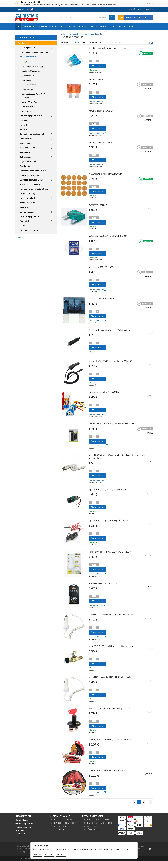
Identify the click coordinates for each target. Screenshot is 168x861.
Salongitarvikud (27, 212)
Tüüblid (23, 129)
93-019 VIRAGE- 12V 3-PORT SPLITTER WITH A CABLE (111, 423)
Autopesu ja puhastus (30, 216)
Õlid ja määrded (29, 26)
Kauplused (20, 833)
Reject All (37, 854)
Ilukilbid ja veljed (27, 47)
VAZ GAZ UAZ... (129, 26)
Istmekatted (25, 111)
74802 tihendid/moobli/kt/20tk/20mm (105, 173)
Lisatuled (24, 120)
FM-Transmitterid (29, 106)
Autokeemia (42, 26)
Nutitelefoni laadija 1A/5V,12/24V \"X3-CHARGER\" (110, 551)
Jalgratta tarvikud (28, 161)
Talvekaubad (25, 157)
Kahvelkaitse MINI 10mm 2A (101, 142)
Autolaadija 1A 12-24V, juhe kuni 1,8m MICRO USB (110, 361)
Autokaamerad (28, 62)
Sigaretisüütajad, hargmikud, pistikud (33, 95)
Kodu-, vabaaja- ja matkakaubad (34, 52)
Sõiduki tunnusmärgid (29, 175)
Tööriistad (53, 26)
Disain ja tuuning (27, 193)
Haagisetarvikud (27, 198)
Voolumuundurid (29, 85)
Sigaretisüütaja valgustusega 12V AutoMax (107, 489)
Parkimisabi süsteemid (31, 71)
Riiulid (22, 225)
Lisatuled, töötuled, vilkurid (32, 180)
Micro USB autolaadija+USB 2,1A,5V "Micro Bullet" (110, 677)
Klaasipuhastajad (27, 148)
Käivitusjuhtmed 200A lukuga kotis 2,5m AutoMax (110, 739)
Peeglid (23, 125)
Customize (49, 854)
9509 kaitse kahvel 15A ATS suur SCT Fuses (107, 48)
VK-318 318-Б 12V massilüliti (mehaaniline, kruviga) (111, 646)
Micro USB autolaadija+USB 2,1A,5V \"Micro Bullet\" (111, 614)
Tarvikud (76, 26)
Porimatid (24, 221)
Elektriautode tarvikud (30, 230)
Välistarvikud (26, 143)
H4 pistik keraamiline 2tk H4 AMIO (104, 392)
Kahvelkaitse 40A (96, 79)
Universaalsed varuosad (98, 26)
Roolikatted (25, 166)
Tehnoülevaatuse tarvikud (32, 134)
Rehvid (62, 26)
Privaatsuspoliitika (23, 827)
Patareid (24, 207)
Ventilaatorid (27, 89)
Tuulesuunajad (115, 26)
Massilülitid (26, 80)
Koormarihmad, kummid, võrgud (34, 189)
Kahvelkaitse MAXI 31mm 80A (101, 267)
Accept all (60, 854)
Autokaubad (73, 34)
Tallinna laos (117, 42)
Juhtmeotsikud (28, 76)
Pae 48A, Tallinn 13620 (63, 820)
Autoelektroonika (28, 57)
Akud (69, 26)
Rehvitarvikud (26, 138)
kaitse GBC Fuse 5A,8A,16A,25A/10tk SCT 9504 (108, 236)
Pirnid (84, 26)
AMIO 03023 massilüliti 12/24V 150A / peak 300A (109, 708)
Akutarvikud (25, 152)
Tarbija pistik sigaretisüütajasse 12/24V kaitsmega (111, 330)
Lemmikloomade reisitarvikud (33, 170)
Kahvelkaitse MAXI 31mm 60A (101, 298)
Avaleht (63, 34)
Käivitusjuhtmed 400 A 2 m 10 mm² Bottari (107, 770)
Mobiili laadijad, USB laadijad (33, 66)
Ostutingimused (22, 820)
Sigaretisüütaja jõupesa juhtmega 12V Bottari (109, 520)
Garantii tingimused (24, 823)
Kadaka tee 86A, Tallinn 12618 (98, 820)
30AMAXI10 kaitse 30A (98, 204)
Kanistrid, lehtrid (27, 202)
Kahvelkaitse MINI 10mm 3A (101, 110)
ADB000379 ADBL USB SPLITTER (103, 583)
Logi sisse (148, 9)
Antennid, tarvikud (29, 102)
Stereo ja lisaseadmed (30, 184)
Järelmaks (19, 830)
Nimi (83, 42)
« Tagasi (18, 237)
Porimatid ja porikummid (31, 115)
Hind (76, 42)
